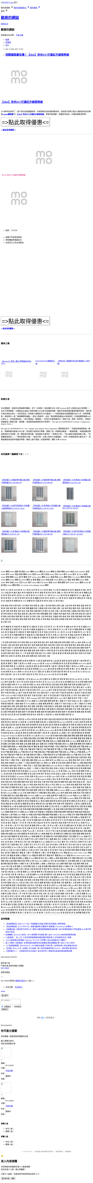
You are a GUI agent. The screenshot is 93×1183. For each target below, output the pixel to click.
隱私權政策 (59, 1151)
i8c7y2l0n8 (5, 968)
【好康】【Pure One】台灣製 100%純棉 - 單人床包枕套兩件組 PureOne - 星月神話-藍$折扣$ (41, 948)
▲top (3, 991)
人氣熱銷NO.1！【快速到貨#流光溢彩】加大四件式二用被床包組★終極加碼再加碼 (38, 951)
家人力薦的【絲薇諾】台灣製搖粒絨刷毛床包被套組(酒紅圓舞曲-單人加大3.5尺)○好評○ (40, 943)
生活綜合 (18, 987)
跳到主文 (4, 24)
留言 (23, 981)
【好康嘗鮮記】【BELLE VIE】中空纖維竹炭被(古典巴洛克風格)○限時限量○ (35, 924)
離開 (13, 1178)
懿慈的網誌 (10, 18)
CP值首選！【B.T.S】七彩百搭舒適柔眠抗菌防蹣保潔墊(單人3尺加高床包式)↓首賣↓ (38, 937)
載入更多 (5, 995)
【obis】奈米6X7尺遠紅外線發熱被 (22, 101)
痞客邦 (18, 981)
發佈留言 (5, 1009)
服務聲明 (68, 1151)
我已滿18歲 (5, 1178)
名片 (7, 45)
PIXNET (29, 1151)
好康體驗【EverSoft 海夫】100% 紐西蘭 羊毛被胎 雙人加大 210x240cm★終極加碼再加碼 (40, 935)
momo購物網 (8, 114)
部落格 (8, 42)
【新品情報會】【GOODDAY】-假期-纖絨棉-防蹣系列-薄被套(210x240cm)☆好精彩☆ (39, 926)
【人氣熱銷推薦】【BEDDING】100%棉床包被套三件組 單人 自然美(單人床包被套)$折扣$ (41, 946)
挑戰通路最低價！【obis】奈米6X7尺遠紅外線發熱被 (37, 54)
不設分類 (19, 35)
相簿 (7, 40)
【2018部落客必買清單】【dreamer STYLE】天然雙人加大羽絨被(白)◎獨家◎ (36, 940)
